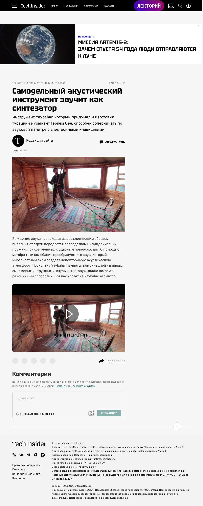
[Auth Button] (188, 6)
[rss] (14, 455)
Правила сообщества (26, 465)
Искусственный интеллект (47, 83)
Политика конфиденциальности (26, 472)
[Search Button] (180, 6)
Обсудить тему (115, 142)
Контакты (18, 478)
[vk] (21, 455)
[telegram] (29, 455)
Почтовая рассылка (171, 6)
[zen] (36, 455)
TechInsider (33, 6)
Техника (23, 150)
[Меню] (14, 6)
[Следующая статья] (101, 426)
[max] (43, 455)
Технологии (20, 83)
